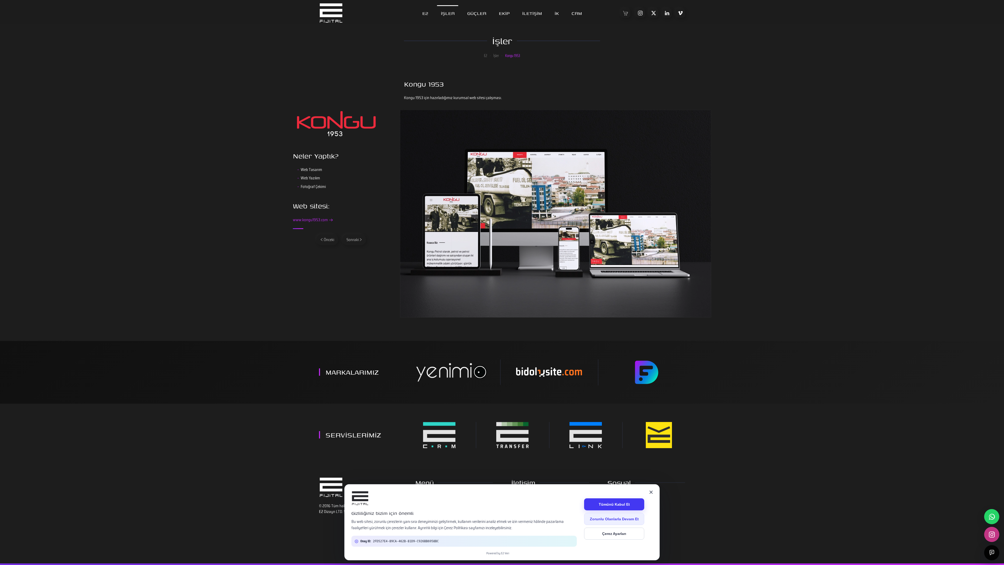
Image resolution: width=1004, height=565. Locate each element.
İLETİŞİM (532, 13)
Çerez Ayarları (614, 534)
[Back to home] (331, 13)
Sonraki (352, 240)
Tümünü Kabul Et (614, 504)
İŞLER (448, 13)
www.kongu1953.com (310, 220)
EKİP (504, 13)
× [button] (651, 492)
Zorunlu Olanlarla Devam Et (614, 519)
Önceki (329, 240)
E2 (425, 13)
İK (557, 13)
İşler (502, 41)
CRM (577, 13)
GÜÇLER (476, 13)
